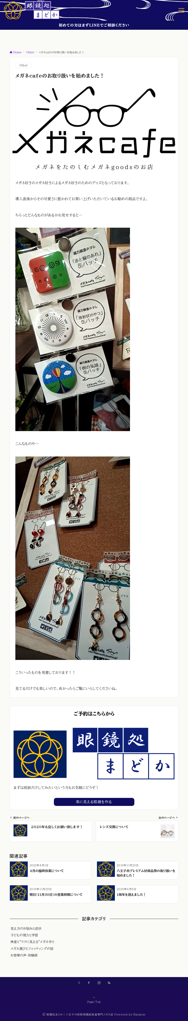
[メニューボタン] (181, 10)
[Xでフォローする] (79, 983)
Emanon (139, 1014)
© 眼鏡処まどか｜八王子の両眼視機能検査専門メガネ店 (78, 1014)
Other (23, 65)
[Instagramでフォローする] (99, 983)
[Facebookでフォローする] (89, 983)
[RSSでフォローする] (109, 983)
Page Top (94, 1002)
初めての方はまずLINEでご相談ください (94, 25)
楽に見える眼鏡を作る (94, 802)
